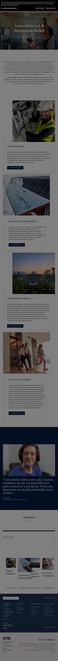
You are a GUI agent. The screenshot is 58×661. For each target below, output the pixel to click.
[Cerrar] (55, 2)
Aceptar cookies (40, 8)
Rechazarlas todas (50, 8)
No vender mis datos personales (9, 8)
